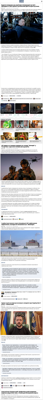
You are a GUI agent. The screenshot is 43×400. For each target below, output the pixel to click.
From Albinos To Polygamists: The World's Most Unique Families (21, 129)
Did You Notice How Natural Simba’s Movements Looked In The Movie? (7, 141)
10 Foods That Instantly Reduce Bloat (7, 129)
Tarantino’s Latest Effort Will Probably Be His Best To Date (35, 129)
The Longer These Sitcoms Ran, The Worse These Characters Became (21, 141)
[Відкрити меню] (41, 1)
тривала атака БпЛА (28, 211)
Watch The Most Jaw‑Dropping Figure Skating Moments (35, 141)
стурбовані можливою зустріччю (22, 377)
